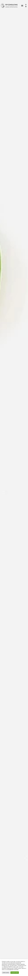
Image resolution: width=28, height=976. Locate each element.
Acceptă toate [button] (14, 972)
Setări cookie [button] (6, 972)
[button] (22, 5)
